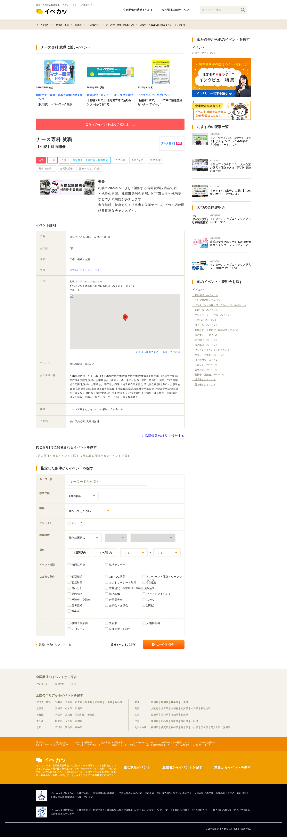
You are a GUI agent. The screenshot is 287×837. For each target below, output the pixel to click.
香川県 (164, 714)
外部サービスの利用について (176, 742)
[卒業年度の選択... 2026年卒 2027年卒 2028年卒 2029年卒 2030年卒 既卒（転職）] (83, 496)
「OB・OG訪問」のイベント (207, 300)
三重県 (184, 702)
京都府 (174, 708)
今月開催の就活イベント (138, 9)
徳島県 (184, 714)
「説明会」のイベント (204, 379)
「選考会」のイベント (204, 384)
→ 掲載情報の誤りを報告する (162, 435)
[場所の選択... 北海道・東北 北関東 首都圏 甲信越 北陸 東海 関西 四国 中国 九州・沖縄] (85, 537)
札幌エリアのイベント (204, 53)
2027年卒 (155, 160)
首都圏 (40, 714)
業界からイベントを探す (232, 767)
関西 (137, 708)
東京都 (68, 714)
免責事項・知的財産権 (112, 742)
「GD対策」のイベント (204, 320)
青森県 (68, 702)
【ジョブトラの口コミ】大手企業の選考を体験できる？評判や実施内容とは (230, 167)
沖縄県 (226, 727)
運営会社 (40, 742)
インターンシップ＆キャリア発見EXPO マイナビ (230, 220)
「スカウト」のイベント (205, 364)
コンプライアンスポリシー (90, 745)
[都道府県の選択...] (116, 537)
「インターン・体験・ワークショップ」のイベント (219, 305)
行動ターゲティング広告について (52, 745)
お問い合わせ (59, 742)
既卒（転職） (46, 168)
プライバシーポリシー (142, 742)
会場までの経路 (171, 352)
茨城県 (58, 708)
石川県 (58, 727)
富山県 (68, 727)
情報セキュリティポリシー (124, 745)
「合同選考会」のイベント (206, 359)
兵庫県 (164, 708)
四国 (137, 714)
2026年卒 (137, 160)
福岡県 (154, 727)
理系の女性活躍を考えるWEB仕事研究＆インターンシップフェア (230, 243)
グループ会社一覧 (207, 742)
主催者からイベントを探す (182, 767)
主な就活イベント (137, 767)
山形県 (108, 702)
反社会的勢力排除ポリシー (159, 745)
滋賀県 (184, 708)
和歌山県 (205, 708)
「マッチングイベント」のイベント (211, 349)
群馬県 (78, 708)
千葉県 (90, 714)
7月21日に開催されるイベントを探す (105, 455)
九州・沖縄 (140, 727)
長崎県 (174, 727)
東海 (137, 702)
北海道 (58, 702)
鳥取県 (184, 721)
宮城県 (98, 702)
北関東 (40, 708)
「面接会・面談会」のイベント (208, 374)
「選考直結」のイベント (205, 369)
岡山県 (154, 721)
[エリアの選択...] (153, 537)
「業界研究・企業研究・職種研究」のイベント (217, 330)
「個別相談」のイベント (205, 295)
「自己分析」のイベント (205, 325)
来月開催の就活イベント (176, 9)
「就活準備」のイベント (205, 345)
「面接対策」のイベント (205, 310)
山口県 (194, 721)
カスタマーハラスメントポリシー (197, 745)
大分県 (194, 727)
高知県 (174, 714)
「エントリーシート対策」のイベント (212, 315)
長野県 (68, 721)
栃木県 (68, 708)
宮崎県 (204, 727)
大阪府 (154, 708)
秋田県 (88, 702)
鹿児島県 (215, 727)
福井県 (78, 727)
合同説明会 (66, 168)
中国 (137, 721)
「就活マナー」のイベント (206, 335)
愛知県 (154, 702)
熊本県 (184, 727)
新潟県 (78, 721)
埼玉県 (58, 714)
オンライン (42, 683)
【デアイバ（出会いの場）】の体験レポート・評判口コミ (230, 192)
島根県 (174, 721)
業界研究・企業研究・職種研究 (90, 160)
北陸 (39, 727)
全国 (73, 683)
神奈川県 (80, 714)
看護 (63, 160)
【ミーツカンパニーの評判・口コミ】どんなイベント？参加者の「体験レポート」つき (230, 141)
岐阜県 (174, 702)
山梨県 (58, 721)
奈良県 (194, 708)
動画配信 (59, 683)
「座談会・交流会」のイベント (208, 355)
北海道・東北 (44, 702)
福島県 (118, 702)
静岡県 (164, 702)
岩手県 (78, 702)
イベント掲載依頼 (83, 742)
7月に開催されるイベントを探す (57, 455)
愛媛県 (154, 714)
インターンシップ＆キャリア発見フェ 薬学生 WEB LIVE (230, 266)
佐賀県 (164, 727)
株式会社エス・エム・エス (85, 270)
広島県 (164, 721)
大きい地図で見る (148, 352)
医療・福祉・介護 (89, 168)
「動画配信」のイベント (205, 340)
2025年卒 (120, 160)
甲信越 (40, 721)
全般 (52, 160)
